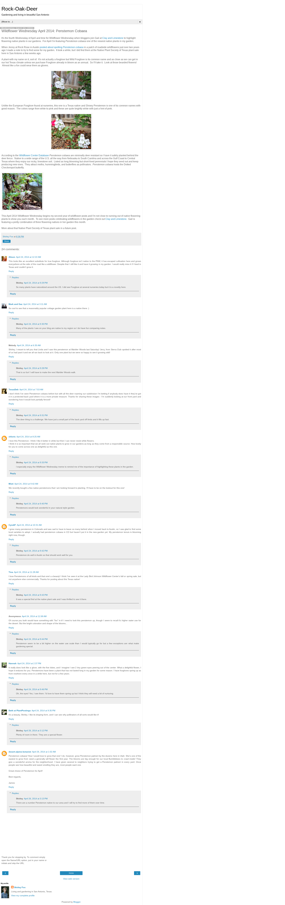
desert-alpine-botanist (20, 752)
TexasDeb (14, 389)
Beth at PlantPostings (20, 710)
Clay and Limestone (112, 38)
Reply (11, 271)
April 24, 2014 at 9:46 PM (36, 689)
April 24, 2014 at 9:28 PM (36, 368)
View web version (71, 879)
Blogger (76, 902)
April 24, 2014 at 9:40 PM (36, 503)
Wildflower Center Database (34, 155)
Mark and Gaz (15, 304)
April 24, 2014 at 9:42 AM (26, 484)
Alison (12, 257)
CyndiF (12, 525)
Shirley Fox (20, 887)
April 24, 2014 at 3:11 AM (35, 304)
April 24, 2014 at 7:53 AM (31, 389)
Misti (11, 484)
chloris (12, 436)
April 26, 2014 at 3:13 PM (36, 798)
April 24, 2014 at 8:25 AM (28, 436)
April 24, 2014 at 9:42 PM (36, 551)
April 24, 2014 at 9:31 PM (36, 415)
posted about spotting (61, 47)
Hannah (12, 663)
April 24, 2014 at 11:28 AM (26, 572)
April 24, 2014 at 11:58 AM (34, 616)
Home (71, 873)
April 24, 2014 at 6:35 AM (29, 345)
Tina (11, 572)
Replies (15, 277)
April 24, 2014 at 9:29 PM (36, 283)
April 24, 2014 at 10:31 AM (29, 525)
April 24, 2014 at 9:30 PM (36, 324)
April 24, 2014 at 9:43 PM (36, 595)
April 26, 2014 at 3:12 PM (36, 730)
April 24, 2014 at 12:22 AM (28, 257)
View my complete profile (23, 895)
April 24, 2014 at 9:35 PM (43, 710)
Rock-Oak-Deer (19, 9)
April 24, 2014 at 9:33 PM (36, 462)
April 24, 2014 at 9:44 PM (36, 639)
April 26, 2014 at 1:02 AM (44, 752)
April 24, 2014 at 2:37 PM (29, 663)
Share (6, 241)
